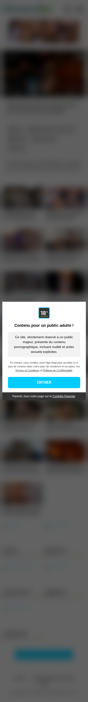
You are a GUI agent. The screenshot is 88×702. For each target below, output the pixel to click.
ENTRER (44, 382)
